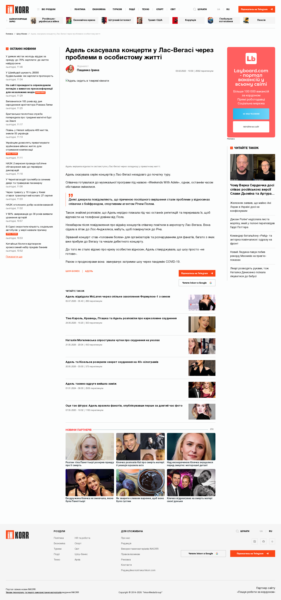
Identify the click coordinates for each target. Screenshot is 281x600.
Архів (77, 560)
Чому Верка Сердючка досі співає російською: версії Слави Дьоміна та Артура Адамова (252, 190)
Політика (79, 9)
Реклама (126, 560)
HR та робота (82, 538)
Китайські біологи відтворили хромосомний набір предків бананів (26, 246)
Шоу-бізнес (73, 271)
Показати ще (14, 257)
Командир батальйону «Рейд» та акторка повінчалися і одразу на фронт (251, 240)
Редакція (126, 544)
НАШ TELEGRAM (252, 114)
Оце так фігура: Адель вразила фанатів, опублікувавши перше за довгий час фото (124, 405)
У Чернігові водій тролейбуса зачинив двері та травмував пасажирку (28, 181)
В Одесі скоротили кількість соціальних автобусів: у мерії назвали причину (29, 230)
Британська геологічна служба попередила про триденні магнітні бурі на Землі (28, 117)
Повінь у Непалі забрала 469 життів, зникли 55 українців (27, 132)
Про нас (125, 538)
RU (227, 9)
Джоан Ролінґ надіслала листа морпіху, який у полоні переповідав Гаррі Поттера (252, 223)
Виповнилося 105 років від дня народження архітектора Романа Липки (29, 103)
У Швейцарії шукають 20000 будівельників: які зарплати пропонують (29, 74)
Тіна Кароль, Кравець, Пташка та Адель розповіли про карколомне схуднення (121, 318)
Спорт (159, 9)
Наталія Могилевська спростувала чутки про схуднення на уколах (113, 340)
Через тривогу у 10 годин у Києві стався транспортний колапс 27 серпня (29, 194)
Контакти (126, 565)
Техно (145, 9)
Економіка (99, 9)
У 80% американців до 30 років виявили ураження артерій (29, 216)
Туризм (117, 9)
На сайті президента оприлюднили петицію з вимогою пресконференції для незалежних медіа (29, 88)
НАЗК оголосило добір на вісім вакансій (29, 205)
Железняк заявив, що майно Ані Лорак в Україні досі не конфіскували (250, 207)
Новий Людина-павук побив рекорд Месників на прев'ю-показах (248, 256)
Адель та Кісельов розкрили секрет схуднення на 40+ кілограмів (112, 362)
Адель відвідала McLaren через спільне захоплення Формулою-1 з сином (118, 296)
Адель (89, 271)
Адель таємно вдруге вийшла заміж (91, 384)
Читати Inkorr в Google (194, 282)
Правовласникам (130, 554)
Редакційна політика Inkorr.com (138, 570)
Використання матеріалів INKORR (140, 549)
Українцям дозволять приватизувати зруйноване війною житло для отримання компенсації (27, 148)
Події (132, 9)
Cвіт (173, 9)
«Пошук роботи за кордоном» (256, 592)
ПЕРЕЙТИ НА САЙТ (251, 127)
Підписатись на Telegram (194, 273)
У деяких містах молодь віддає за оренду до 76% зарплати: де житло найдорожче (27, 60)
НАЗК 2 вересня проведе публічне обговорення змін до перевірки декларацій (26, 167)
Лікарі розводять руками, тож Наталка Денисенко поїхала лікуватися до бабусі (249, 272)
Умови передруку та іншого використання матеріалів (34, 593)
